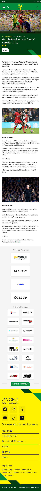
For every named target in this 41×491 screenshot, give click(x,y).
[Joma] (20, 284)
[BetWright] (20, 258)
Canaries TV (9, 436)
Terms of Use (26, 470)
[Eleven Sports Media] (13, 321)
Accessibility (6, 473)
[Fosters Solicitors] (13, 330)
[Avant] (13, 376)
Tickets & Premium (13, 441)
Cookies (17, 470)
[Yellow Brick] (27, 330)
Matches (7, 431)
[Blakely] (37, 1)
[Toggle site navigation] (3, 6)
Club (4, 457)
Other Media (35, 488)
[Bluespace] (13, 312)
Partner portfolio (20, 384)
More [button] (3, 1)
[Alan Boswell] (13, 367)
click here (16, 242)
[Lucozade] (27, 358)
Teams (6, 452)
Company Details (29, 473)
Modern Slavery (7, 475)
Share (5, 50)
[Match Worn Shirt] (27, 376)
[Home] (20, 6)
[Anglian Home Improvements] (13, 358)
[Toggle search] (10, 6)
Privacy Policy (7, 470)
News (5, 446)
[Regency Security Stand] (27, 312)
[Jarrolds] (27, 348)
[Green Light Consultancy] (20, 297)
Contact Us (17, 473)
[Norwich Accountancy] (27, 339)
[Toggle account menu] (37, 6)
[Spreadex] (27, 321)
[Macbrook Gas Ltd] (27, 367)
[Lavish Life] (13, 348)
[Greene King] (13, 339)
